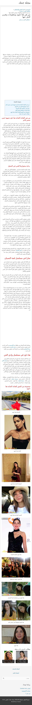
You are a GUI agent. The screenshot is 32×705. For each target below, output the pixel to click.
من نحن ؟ (28, 693)
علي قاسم (13, 347)
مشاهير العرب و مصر (24, 19)
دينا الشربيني (12, 345)
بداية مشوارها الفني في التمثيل (21, 106)
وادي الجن (4, 360)
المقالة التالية (16, 673)
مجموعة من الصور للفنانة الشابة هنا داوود (20, 112)
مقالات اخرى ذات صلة (24, 114)
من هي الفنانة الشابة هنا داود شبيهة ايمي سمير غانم (17, 104)
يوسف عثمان (14, 379)
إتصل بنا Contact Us (25, 688)
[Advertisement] (16, 38)
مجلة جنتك (24, 2)
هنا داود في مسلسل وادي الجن (22, 110)
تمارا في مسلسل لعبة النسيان (22, 108)
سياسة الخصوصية (26, 691)
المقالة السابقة (16, 669)
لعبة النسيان (18, 250)
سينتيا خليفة (21, 380)
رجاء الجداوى (27, 349)
